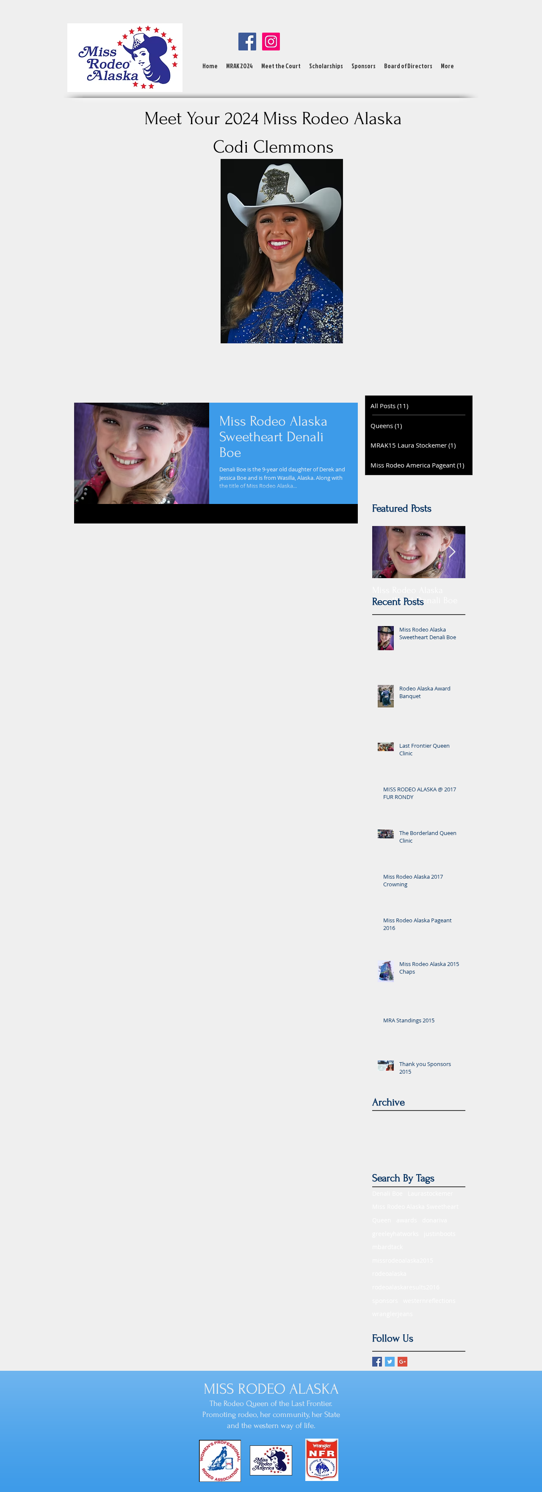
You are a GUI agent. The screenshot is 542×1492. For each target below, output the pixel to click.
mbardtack (387, 1247)
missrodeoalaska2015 (402, 1260)
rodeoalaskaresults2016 (406, 1287)
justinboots (440, 1234)
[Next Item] (452, 552)
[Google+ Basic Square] (402, 1362)
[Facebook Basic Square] (377, 1362)
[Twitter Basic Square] (390, 1362)
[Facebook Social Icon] (247, 41)
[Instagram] (271, 41)
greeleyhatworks (395, 1234)
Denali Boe (387, 1193)
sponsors (385, 1301)
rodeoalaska (389, 1273)
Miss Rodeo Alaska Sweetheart (415, 1207)
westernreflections (429, 1301)
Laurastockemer (430, 1193)
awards (406, 1220)
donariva (434, 1220)
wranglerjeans (392, 1314)
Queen (381, 1220)
